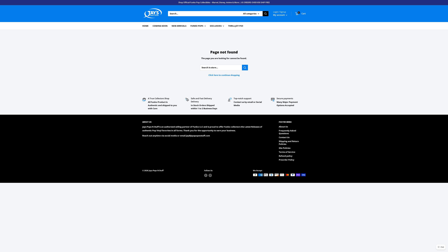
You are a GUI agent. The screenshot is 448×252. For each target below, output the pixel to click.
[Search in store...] (245, 67)
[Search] (265, 13)
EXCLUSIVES (216, 25)
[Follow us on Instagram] (210, 175)
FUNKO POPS (196, 25)
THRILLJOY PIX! (235, 25)
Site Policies (284, 148)
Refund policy (285, 156)
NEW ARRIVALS (179, 25)
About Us (283, 126)
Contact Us (284, 137)
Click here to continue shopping (224, 75)
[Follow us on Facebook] (205, 175)
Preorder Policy (286, 159)
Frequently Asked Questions (287, 132)
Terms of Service (287, 152)
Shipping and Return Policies (289, 142)
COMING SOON (160, 25)
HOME (145, 25)
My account (279, 15)
